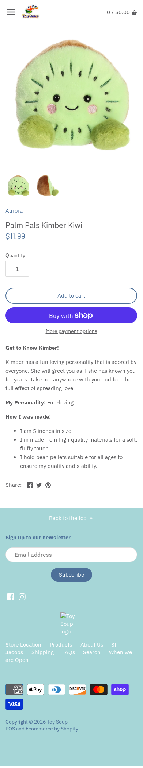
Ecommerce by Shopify (52, 728)
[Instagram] (22, 596)
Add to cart (71, 295)
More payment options (71, 331)
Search (92, 652)
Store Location (23, 644)
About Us (91, 644)
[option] (18, 185)
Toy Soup (57, 721)
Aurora (14, 210)
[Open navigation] (10, 12)
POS (10, 728)
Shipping (42, 652)
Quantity (15, 255)
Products (61, 644)
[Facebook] (10, 596)
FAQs (68, 652)
